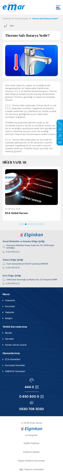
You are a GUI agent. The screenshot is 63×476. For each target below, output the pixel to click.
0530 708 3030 (31, 409)
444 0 (29, 387)
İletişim (8, 318)
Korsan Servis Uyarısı (16, 344)
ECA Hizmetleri (12, 359)
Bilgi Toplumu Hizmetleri (31, 469)
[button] (20, 224)
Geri (12, 25)
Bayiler (8, 332)
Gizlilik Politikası (31, 443)
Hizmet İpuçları (21, 18)
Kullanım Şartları (31, 451)
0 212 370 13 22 (13, 252)
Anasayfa (7, 18)
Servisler (9, 338)
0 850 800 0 (29, 396)
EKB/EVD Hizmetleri (15, 371)
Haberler (9, 312)
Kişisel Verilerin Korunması (31, 460)
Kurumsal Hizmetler (15, 365)
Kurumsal (10, 306)
